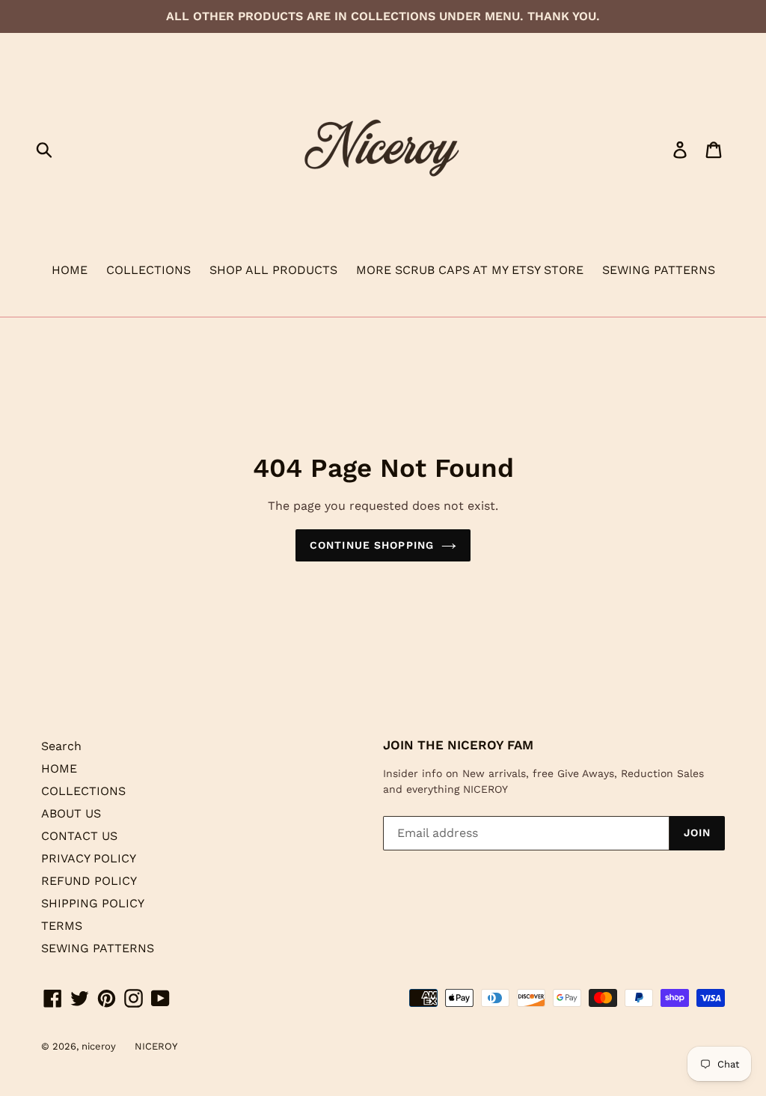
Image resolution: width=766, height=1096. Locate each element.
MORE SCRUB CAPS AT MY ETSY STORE (469, 270)
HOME (70, 270)
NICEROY (156, 1046)
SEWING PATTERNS (658, 270)
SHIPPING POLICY (92, 903)
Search (61, 746)
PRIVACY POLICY (88, 858)
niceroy (99, 1046)
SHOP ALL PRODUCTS (273, 270)
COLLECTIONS (148, 270)
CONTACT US (79, 836)
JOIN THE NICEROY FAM (458, 744)
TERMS (61, 926)
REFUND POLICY (89, 881)
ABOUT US (71, 813)
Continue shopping (372, 545)
